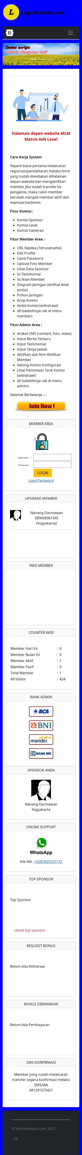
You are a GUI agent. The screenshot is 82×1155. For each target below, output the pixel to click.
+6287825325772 (48, 861)
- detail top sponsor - (30, 930)
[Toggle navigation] (70, 32)
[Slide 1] (33, 59)
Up (15, 1138)
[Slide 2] (41, 59)
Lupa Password (41, 480)
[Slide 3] (49, 59)
